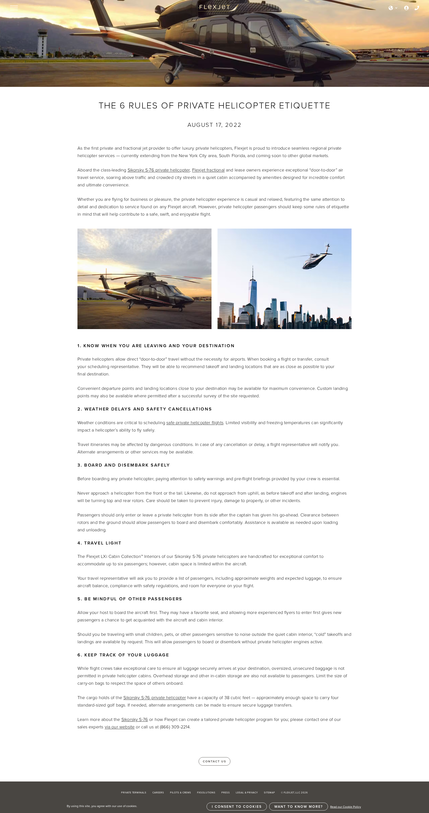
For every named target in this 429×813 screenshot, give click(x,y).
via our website (120, 727)
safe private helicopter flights (194, 422)
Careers (158, 792)
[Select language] (393, 8)
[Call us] (417, 8)
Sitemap (269, 792)
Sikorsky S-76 (134, 719)
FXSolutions (206, 792)
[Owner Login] (406, 8)
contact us (214, 761)
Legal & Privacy (247, 792)
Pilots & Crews (180, 792)
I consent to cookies (237, 806)
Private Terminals (133, 792)
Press (225, 792)
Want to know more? (298, 806)
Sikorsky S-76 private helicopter (159, 170)
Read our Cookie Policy (345, 807)
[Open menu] (14, 7)
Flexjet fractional (208, 170)
